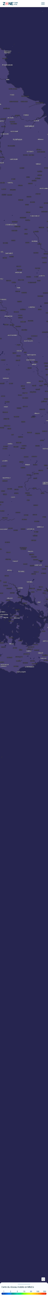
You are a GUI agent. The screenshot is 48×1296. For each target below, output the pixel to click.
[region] (24, 648)
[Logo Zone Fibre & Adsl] (10, 3)
